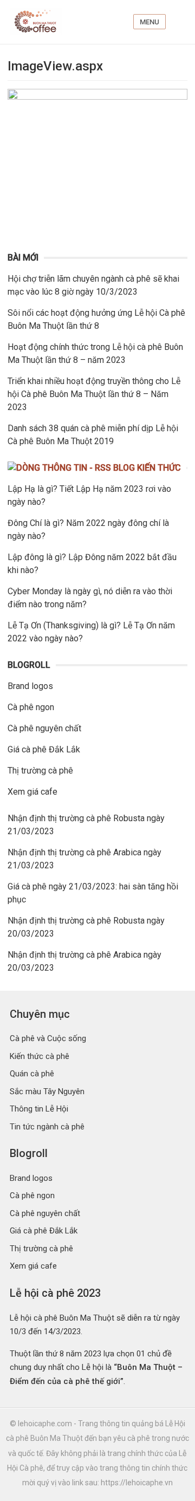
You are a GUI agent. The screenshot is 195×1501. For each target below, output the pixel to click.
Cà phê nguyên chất (44, 728)
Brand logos (30, 686)
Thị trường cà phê (40, 770)
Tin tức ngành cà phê (47, 1127)
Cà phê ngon (31, 707)
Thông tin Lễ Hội (39, 1109)
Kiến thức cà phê (39, 1056)
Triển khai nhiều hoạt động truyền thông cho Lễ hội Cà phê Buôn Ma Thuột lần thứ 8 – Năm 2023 (94, 394)
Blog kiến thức (147, 468)
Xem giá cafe (32, 792)
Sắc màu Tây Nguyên (47, 1091)
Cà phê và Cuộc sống (48, 1038)
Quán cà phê (32, 1073)
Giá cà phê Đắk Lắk (44, 749)
